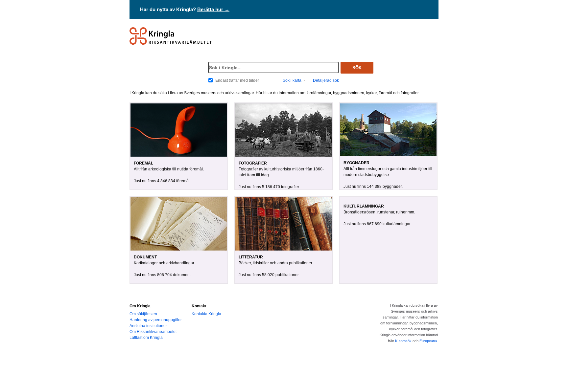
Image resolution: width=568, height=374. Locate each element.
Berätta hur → (213, 9)
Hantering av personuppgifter (156, 320)
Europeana (428, 341)
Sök (357, 67)
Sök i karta (292, 80)
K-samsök (403, 341)
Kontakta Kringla (206, 314)
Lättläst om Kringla (146, 337)
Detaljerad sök (326, 80)
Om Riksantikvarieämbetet (153, 331)
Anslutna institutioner (148, 325)
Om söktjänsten (143, 314)
